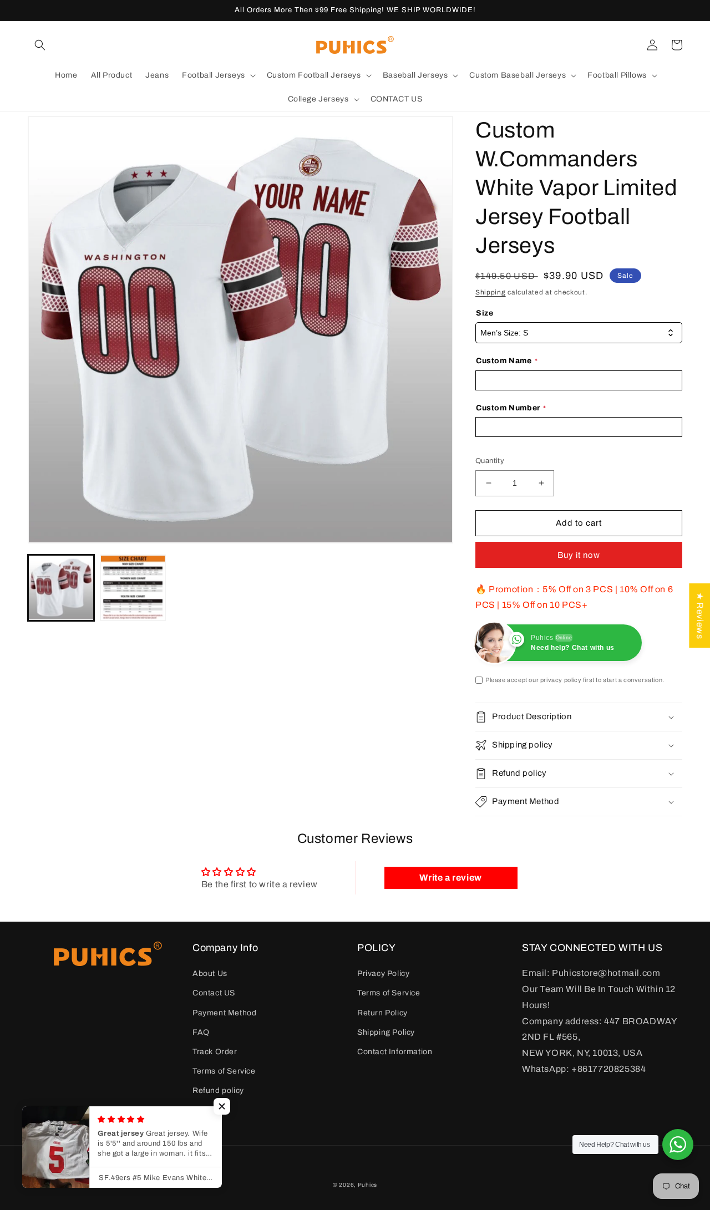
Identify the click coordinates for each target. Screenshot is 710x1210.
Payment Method (224, 1013)
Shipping (490, 292)
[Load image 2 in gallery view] (133, 588)
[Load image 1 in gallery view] (61, 588)
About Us (209, 973)
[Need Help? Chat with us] (677, 1144)
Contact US (213, 993)
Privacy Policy (383, 973)
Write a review (450, 877)
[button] (40, 45)
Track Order (214, 1052)
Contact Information (394, 1052)
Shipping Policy (386, 1032)
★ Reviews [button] (699, 615)
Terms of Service (224, 1071)
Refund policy (218, 1090)
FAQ (201, 1032)
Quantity (489, 461)
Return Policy (382, 1013)
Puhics (367, 1185)
